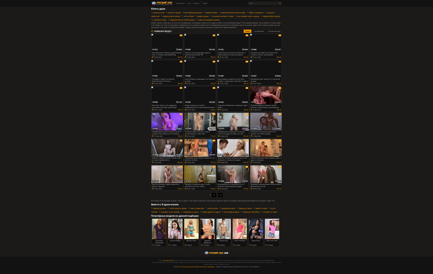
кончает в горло (270, 212)
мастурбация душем (193, 13)
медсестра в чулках (171, 16)
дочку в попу (158, 13)
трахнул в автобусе (251, 212)
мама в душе (203, 16)
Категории (179, 3)
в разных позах (159, 20)
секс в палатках (197, 208)
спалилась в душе (191, 212)
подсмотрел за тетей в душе (182, 20)
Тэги (189, 3)
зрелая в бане (211, 13)
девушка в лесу (228, 208)
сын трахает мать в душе (248, 16)
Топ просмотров (274, 31)
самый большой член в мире (233, 13)
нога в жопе (213, 208)
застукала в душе (231, 212)
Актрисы (196, 3)
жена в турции (174, 13)
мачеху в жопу (159, 208)
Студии (204, 3)
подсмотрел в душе (271, 16)
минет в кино (261, 208)
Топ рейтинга (259, 31)
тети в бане (189, 16)
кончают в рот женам (170, 212)
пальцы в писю (245, 208)
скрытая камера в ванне (209, 20)
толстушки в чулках (178, 208)
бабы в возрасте (256, 13)
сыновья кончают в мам (222, 16)
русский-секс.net (168, 260)
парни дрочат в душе (211, 212)
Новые (247, 31)
